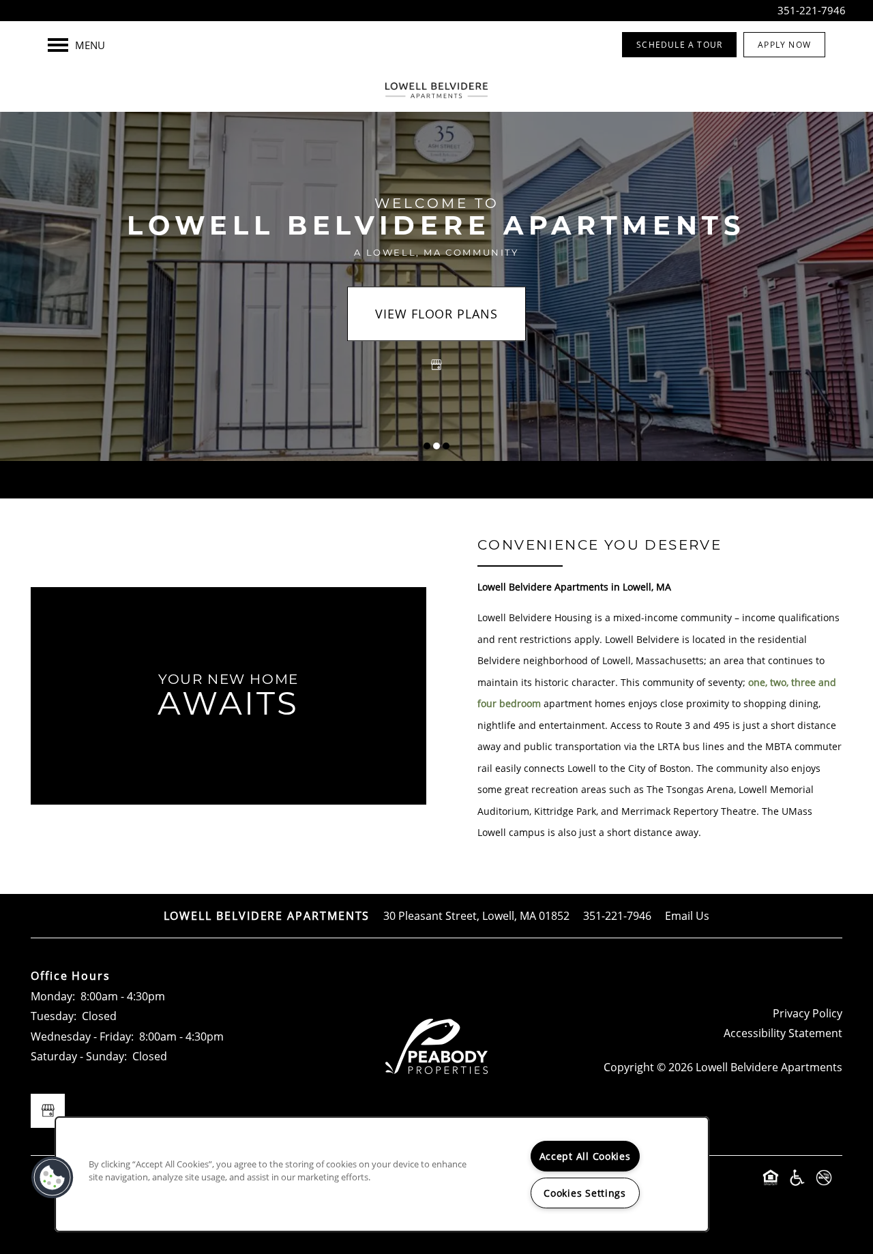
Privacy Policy (807, 1013)
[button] (679, 44)
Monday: (53, 996)
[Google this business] (436, 365)
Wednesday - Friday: (82, 1036)
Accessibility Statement (783, 1033)
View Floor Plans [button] (436, 313)
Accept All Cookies (585, 1156)
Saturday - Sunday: (79, 1056)
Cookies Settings (585, 1192)
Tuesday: (53, 1016)
